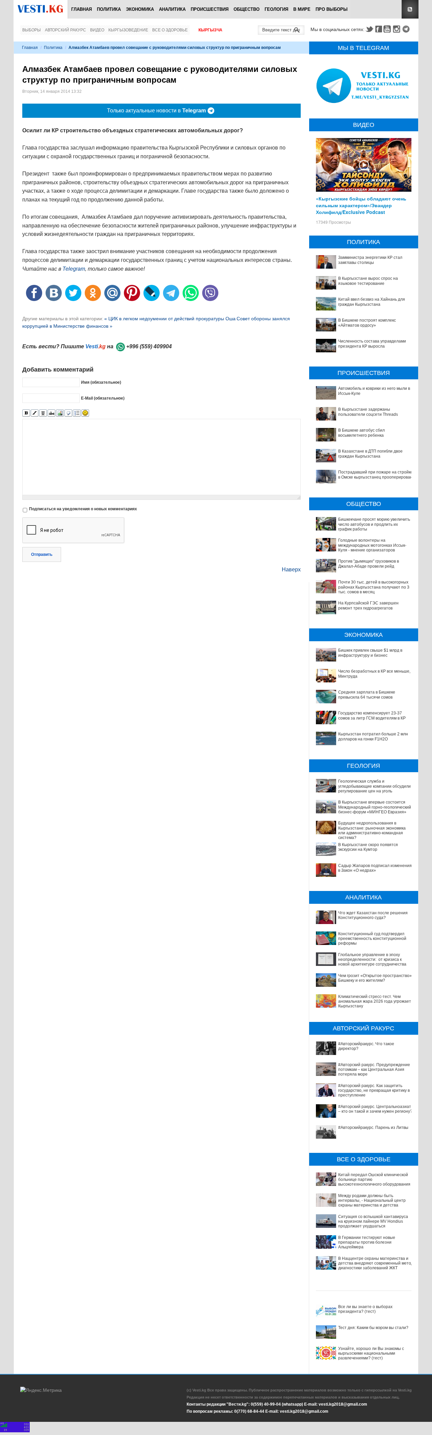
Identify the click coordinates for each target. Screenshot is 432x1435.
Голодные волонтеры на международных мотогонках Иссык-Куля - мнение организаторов (372, 545)
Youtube (388, 29)
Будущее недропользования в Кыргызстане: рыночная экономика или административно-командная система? (372, 830)
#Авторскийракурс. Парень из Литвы (373, 1127)
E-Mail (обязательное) (103, 398)
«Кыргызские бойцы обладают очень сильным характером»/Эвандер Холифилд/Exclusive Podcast (361, 205)
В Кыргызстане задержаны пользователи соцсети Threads (368, 411)
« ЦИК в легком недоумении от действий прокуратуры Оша (170, 318)
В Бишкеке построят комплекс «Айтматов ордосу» (367, 322)
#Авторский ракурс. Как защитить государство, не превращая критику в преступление (374, 1090)
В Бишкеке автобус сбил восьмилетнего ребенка (361, 432)
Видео (97, 30)
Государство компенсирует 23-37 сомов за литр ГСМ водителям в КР (372, 715)
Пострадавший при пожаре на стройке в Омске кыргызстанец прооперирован (375, 474)
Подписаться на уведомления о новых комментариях (83, 509)
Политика (109, 9)
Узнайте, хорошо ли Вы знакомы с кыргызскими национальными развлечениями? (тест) (371, 1353)
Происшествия (209, 9)
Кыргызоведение (128, 30)
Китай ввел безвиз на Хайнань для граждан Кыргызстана (371, 301)
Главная (81, 9)
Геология (276, 9)
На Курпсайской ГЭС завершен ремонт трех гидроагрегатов (368, 605)
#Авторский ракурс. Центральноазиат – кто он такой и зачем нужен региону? (375, 1109)
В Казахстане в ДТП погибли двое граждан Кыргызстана (370, 453)
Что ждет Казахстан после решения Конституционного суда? (373, 915)
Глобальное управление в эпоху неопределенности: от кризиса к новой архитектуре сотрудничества (372, 959)
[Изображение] (60, 413)
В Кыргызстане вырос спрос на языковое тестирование (368, 281)
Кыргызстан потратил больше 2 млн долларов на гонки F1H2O (373, 736)
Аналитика (172, 9)
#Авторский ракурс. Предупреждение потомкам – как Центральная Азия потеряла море (374, 1069)
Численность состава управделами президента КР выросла (372, 343)
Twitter (369, 29)
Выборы (31, 30)
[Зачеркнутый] (51, 413)
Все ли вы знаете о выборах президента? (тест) (365, 1309)
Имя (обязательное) (101, 382)
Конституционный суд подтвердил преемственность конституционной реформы (372, 938)
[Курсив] (34, 413)
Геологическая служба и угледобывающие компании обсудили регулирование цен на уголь (374, 786)
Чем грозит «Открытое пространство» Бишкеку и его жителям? (375, 978)
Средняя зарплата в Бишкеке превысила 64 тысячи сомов (366, 694)
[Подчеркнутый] (43, 413)
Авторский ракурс (65, 30)
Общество (247, 9)
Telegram (407, 29)
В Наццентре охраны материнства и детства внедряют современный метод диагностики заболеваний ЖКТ (375, 1263)
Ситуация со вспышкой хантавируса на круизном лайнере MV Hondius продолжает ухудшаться (373, 1221)
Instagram (397, 29)
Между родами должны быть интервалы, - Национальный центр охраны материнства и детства (372, 1200)
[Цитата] (68, 413)
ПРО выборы (332, 9)
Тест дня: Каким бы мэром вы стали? (373, 1327)
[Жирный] (26, 413)
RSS (410, 9)
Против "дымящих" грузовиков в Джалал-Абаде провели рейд (368, 563)
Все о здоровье (170, 30)
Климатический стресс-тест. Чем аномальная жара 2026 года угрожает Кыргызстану (374, 1001)
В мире (301, 9)
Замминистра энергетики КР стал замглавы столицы (370, 260)
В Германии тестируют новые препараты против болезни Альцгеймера (366, 1242)
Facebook (378, 29)
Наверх (291, 569)
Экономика (140, 9)
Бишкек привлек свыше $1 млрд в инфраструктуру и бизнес (370, 652)
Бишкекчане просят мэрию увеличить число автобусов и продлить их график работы (374, 524)
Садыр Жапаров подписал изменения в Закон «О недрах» (375, 868)
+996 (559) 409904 (149, 346)
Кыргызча (210, 30)
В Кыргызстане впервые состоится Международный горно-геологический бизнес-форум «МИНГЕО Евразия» (374, 807)
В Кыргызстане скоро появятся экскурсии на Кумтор (368, 847)
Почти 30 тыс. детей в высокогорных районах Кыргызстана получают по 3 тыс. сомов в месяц (373, 587)
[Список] (77, 413)
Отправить (41, 554)
